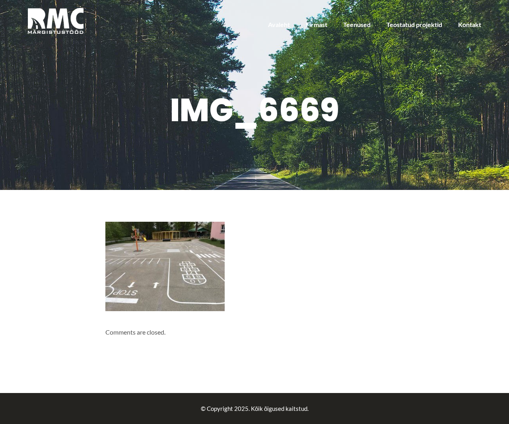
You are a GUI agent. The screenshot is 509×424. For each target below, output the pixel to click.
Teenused (357, 24)
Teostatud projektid (414, 24)
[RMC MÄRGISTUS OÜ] (56, 20)
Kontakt (469, 24)
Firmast (316, 24)
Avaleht (279, 24)
